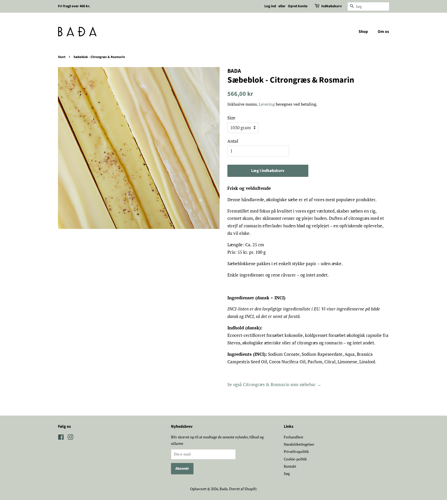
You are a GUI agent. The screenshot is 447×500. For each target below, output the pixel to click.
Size (231, 118)
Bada (224, 488)
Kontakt (290, 466)
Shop (363, 31)
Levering (267, 104)
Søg (287, 473)
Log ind (270, 6)
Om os (383, 31)
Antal (232, 141)
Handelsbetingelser (299, 444)
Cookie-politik (295, 458)
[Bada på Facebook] (61, 438)
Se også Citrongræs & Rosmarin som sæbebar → (274, 384)
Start (61, 57)
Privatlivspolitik (296, 451)
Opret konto (298, 6)
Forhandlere (293, 436)
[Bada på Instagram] (70, 438)
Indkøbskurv (331, 6)
